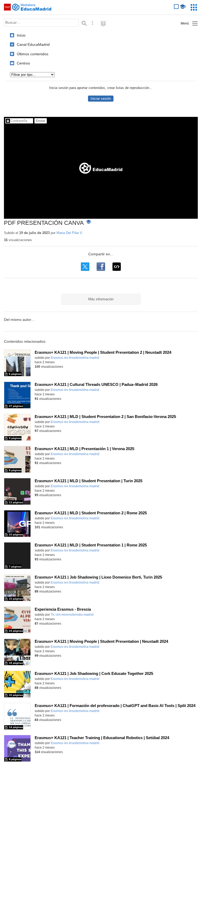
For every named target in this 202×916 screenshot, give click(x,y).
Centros (23, 63)
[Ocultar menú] (189, 23)
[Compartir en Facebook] (101, 266)
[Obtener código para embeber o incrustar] (116, 266)
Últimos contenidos (32, 54)
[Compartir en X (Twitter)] (85, 266)
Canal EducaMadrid (33, 44)
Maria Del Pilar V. (69, 233)
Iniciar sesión (101, 99)
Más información (100, 299)
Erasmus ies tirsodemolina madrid (75, 357)
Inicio (21, 35)
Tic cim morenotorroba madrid (72, 614)
